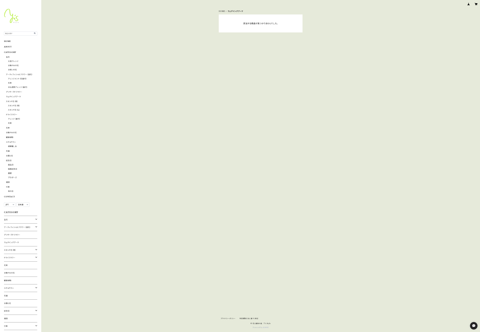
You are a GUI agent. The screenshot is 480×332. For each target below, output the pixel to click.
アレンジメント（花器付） (17, 79)
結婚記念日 (12, 169)
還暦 (10, 173)
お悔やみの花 (13, 65)
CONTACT (9, 197)
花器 (8, 151)
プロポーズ (12, 177)
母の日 (10, 191)
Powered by (258, 327)
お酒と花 (9, 156)
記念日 (9, 160)
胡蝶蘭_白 (12, 146)
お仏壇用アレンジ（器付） (18, 87)
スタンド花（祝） (12, 101)
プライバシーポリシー (228, 318)
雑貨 (8, 182)
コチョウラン (11, 142)
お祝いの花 (12, 70)
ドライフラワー (11, 114)
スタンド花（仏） (14, 110)
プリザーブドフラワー (14, 92)
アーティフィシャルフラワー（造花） (19, 74)
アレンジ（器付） (14, 119)
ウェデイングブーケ (13, 97)
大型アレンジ (13, 61)
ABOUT (8, 47)
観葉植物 (9, 137)
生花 (8, 57)
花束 (10, 83)
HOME (222, 11)
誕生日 (11, 165)
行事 (8, 187)
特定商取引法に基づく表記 (249, 318)
